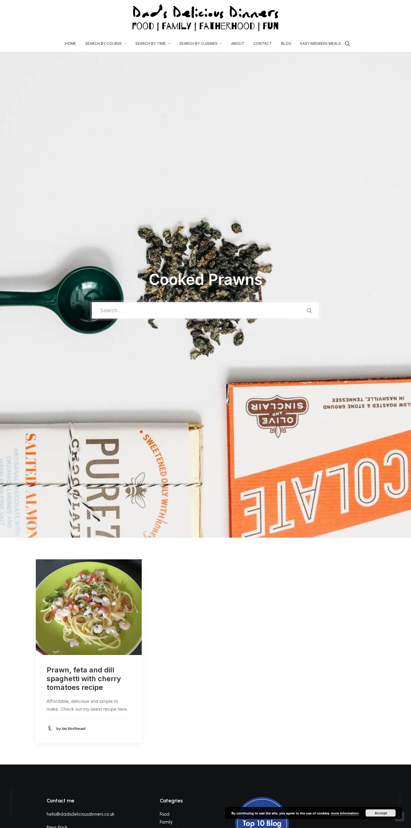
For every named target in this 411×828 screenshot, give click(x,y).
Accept (381, 813)
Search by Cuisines (198, 43)
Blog (286, 43)
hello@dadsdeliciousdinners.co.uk (80, 814)
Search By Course (103, 43)
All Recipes (11, 803)
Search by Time (150, 43)
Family (166, 822)
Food (164, 814)
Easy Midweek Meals (320, 43)
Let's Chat (400, 804)
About (237, 43)
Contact (262, 43)
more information (345, 813)
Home (70, 43)
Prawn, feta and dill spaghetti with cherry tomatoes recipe (84, 679)
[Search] (347, 44)
